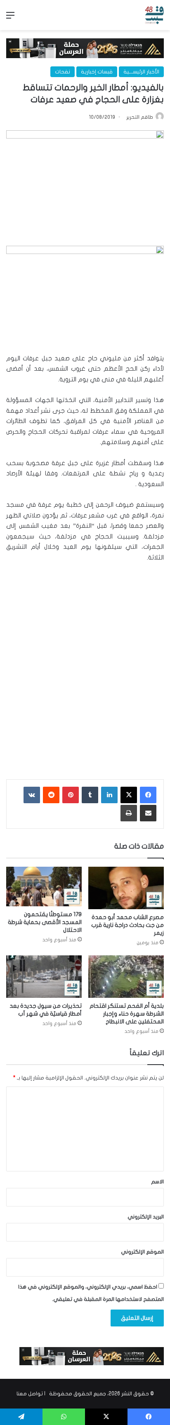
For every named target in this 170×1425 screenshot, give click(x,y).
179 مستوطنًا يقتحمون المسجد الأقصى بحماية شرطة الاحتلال (45, 922)
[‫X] (128, 795)
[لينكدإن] (109, 795)
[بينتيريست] (70, 795)
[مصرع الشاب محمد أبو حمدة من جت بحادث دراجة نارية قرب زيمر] (126, 888)
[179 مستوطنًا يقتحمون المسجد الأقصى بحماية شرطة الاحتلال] (44, 886)
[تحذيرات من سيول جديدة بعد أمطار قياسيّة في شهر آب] (44, 976)
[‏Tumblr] (90, 795)
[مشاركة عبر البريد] (148, 813)
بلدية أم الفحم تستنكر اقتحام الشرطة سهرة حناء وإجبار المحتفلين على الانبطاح (127, 1014)
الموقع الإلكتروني (142, 1252)
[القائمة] (10, 18)
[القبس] (154, 15)
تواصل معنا (30, 1394)
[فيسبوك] (148, 795)
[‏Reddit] (51, 795)
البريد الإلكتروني (146, 1217)
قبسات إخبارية (97, 72)
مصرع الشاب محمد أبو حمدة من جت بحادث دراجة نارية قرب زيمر (127, 925)
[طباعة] (128, 813)
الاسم (157, 1182)
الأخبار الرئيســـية (141, 72)
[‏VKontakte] (32, 795)
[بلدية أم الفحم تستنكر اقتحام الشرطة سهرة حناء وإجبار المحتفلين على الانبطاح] (126, 976)
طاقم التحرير (139, 117)
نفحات (62, 72)
